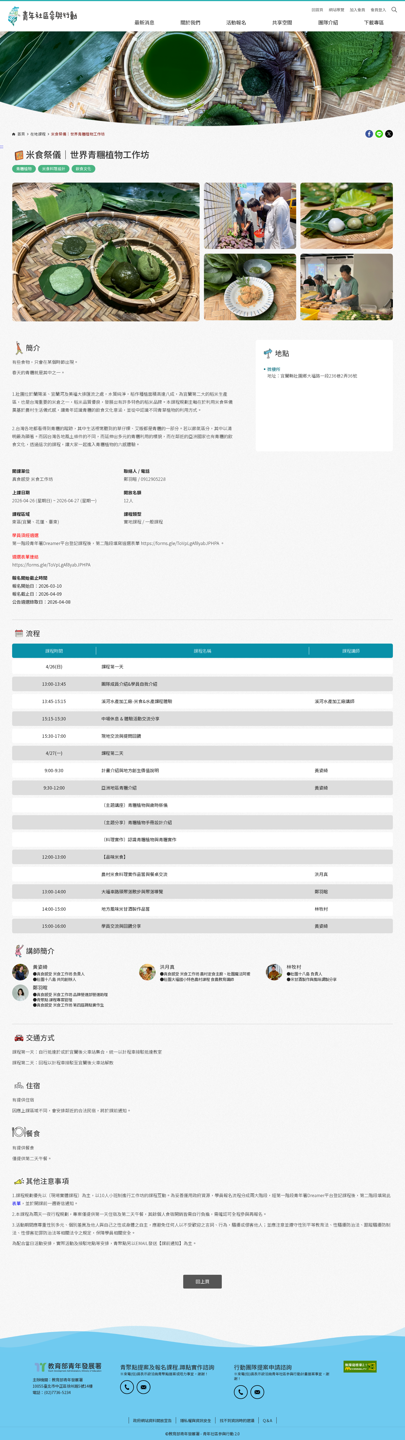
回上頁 (203, 1281)
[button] (127, 1387)
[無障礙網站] (360, 1367)
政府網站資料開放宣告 (152, 1420)
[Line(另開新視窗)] (379, 134)
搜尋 (394, 9)
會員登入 (378, 9)
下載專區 (374, 22)
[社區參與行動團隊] (42, 16)
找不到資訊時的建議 (237, 1420)
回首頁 (317, 9)
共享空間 (282, 22)
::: (1, 3)
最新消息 (144, 22)
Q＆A (267, 1420)
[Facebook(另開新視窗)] (369, 134)
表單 (16, 1203)
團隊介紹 (328, 22)
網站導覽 (336, 9)
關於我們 (190, 22)
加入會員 (357, 9)
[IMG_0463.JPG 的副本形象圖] (202, 82)
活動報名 (236, 22)
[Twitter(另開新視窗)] (389, 134)
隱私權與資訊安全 (195, 1420)
